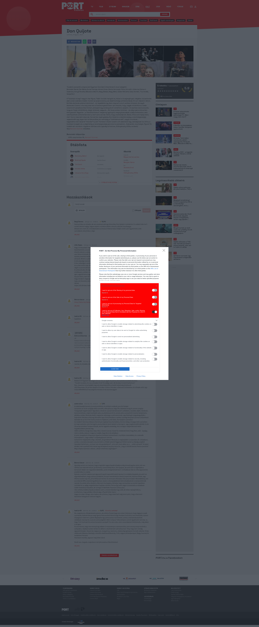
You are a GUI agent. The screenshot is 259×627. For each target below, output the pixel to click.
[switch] (154, 290)
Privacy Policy (141, 376)
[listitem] (129, 286)
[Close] (164, 251)
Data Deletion (118, 376)
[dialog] (129, 313)
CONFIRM (115, 369)
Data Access (129, 376)
